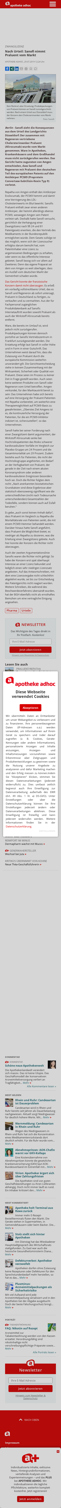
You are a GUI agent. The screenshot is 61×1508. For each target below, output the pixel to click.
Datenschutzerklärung (18, 826)
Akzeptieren (30, 707)
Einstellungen (47, 831)
